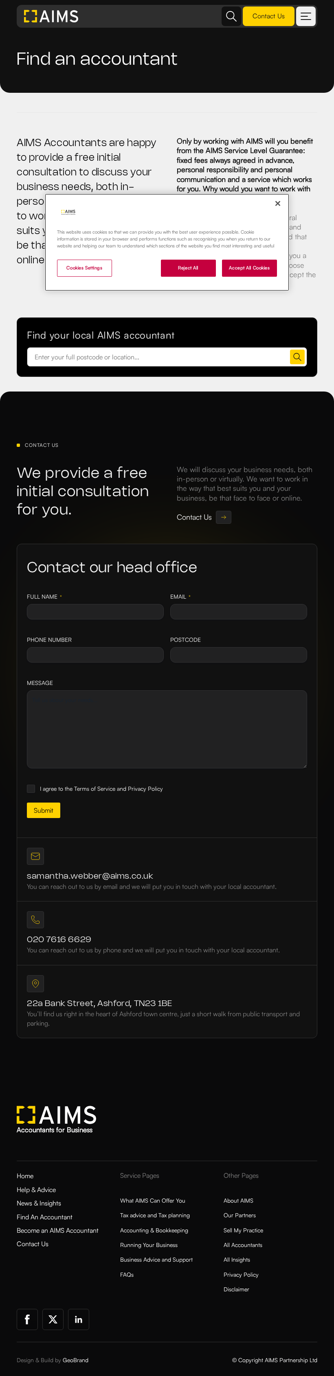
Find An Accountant (45, 1217)
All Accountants (243, 1244)
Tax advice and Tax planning (155, 1215)
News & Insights (39, 1203)
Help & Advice (36, 1190)
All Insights (237, 1259)
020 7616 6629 (59, 940)
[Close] (278, 203)
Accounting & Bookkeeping (154, 1230)
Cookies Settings (84, 268)
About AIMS (238, 1200)
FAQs (127, 1274)
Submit (43, 810)
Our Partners (240, 1215)
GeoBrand (75, 1359)
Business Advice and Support (156, 1259)
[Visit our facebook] (27, 1319)
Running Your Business (149, 1244)
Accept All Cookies (249, 268)
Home (25, 1176)
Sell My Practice (243, 1230)
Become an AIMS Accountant (58, 1230)
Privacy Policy (241, 1274)
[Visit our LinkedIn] (78, 1319)
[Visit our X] (53, 1319)
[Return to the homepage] (51, 16)
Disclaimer (236, 1289)
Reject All (188, 268)
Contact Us (32, 1244)
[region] (167, 242)
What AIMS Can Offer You (152, 1200)
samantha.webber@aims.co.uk (90, 876)
